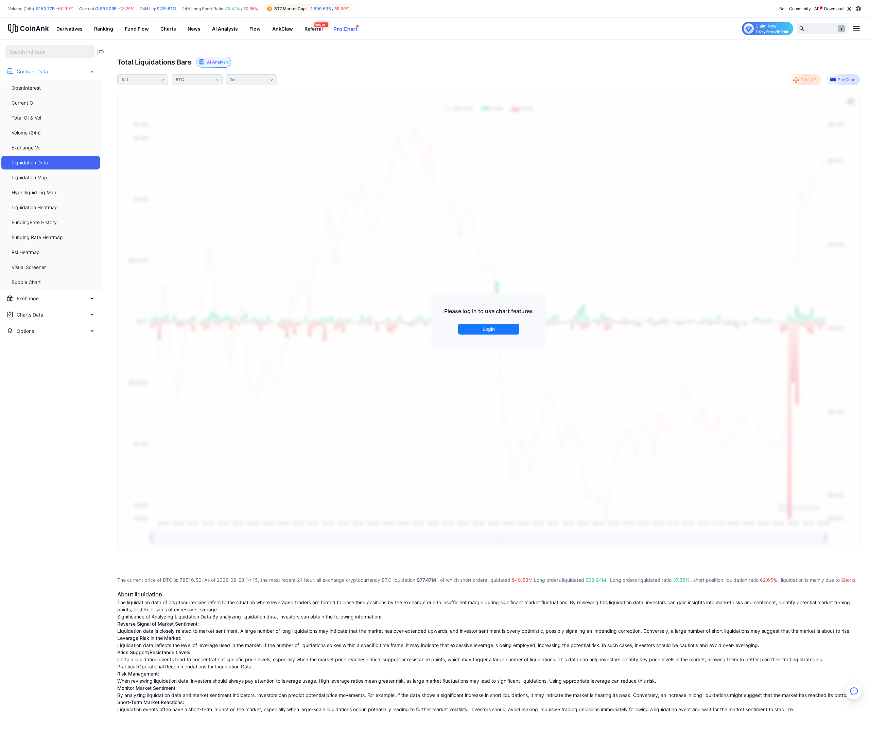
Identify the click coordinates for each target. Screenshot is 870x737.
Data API (809, 79)
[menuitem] (50, 88)
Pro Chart (847, 79)
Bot (782, 8)
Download (833, 8)
